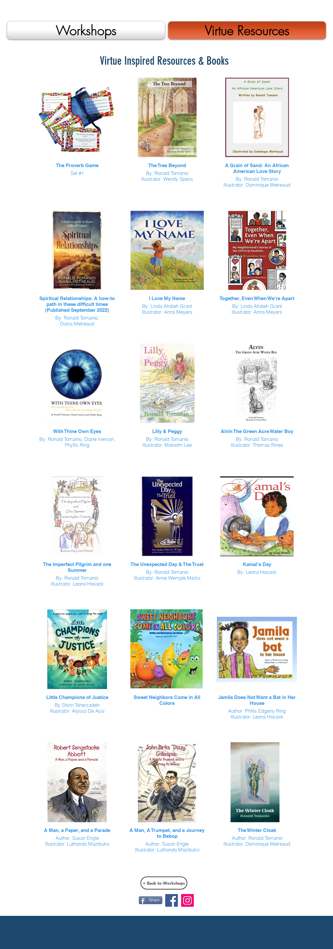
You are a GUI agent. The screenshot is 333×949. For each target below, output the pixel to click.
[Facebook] (171, 900)
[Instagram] (187, 900)
